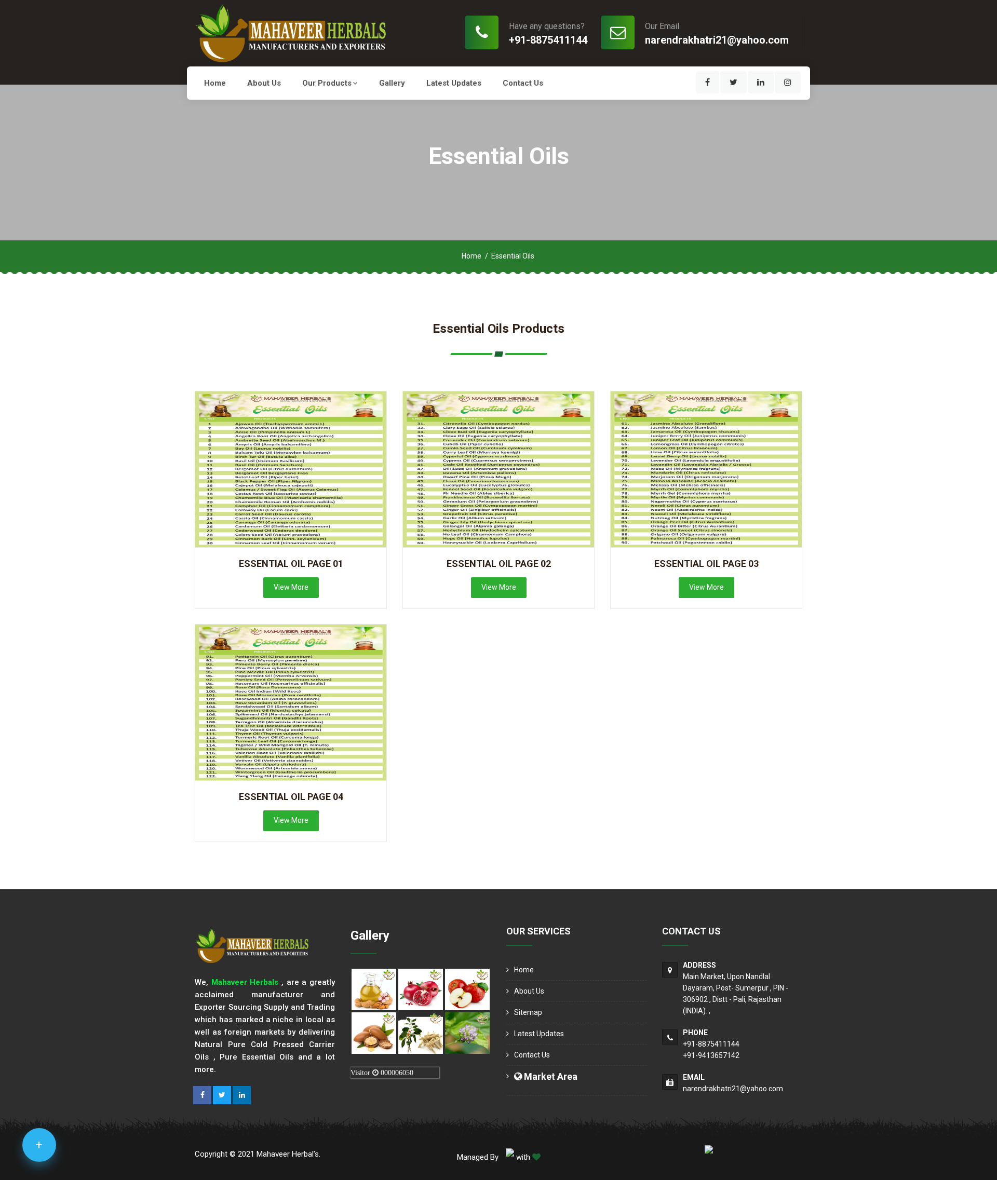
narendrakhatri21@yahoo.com (717, 40)
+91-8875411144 (548, 40)
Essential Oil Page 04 (291, 796)
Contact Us (523, 83)
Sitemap (528, 1012)
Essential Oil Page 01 (291, 563)
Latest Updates (453, 83)
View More (291, 587)
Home (215, 83)
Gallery (392, 83)
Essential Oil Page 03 (706, 563)
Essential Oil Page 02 (499, 563)
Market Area (549, 1076)
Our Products (327, 83)
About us (264, 83)
